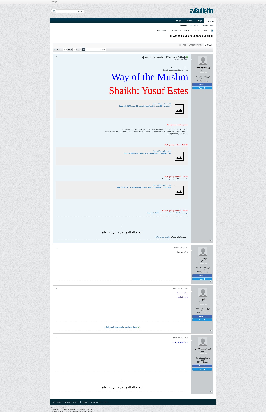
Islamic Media (161, 30)
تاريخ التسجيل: (204, 77)
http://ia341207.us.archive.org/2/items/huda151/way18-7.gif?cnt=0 (145, 106)
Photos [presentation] (182, 45)
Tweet (201, 88)
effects (158, 237)
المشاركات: (204, 81)
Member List (195, 25)
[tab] (208, 45)
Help (106, 402)
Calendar (183, 25)
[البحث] (53, 11)
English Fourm (174, 30)
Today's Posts (207, 25)
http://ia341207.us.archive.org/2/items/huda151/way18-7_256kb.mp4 (144, 187)
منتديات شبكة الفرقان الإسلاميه (191, 30)
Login (55, 2)
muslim (167, 237)
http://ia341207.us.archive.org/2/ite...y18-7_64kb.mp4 (167, 213)
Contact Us (96, 402)
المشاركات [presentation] (208, 45)
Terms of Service (71, 402)
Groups (178, 21)
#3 (56, 289)
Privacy (85, 402)
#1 (56, 57)
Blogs (199, 21)
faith (163, 237)
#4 (56, 338)
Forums (210, 21)
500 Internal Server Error (162, 104)
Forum (206, 30)
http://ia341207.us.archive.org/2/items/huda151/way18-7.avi (147, 153)
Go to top (57, 402)
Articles (189, 21)
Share (201, 84)
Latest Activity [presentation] (195, 45)
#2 (56, 248)
